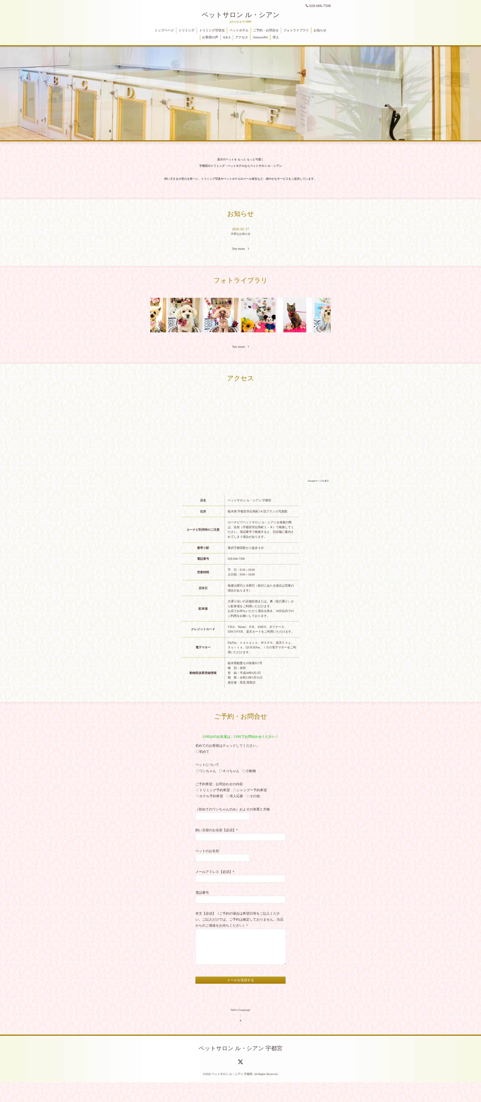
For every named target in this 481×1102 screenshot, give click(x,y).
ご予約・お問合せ (266, 30)
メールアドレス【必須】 (214, 872)
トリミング (186, 30)
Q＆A (227, 37)
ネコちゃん (230, 771)
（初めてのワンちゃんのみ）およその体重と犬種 (232, 809)
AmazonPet (260, 37)
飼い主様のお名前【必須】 (216, 830)
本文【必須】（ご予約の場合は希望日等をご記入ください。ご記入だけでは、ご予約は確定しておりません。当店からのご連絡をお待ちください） (239, 920)
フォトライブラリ (296, 30)
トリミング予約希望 (214, 790)
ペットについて (207, 765)
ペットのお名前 (207, 851)
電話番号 (202, 893)
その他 (255, 796)
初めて (204, 752)
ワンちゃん (207, 771)
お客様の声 (210, 37)
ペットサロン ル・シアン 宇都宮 (240, 1048)
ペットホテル (239, 30)
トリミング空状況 (212, 30)
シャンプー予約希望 (251, 790)
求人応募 (236, 796)
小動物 (251, 771)
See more (240, 248)
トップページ (164, 30)
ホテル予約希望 (211, 796)
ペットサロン (241, 15)
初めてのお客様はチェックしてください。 (227, 745)
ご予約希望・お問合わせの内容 (219, 784)
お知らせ (320, 30)
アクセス (241, 37)
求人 (276, 37)
